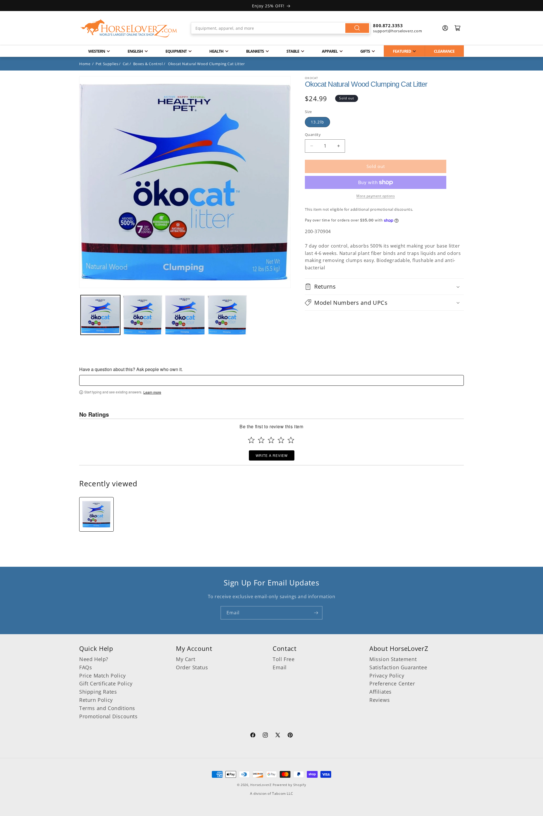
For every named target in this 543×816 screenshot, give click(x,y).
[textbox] (271, 380)
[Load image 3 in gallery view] (185, 315)
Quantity (313, 134)
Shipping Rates (98, 691)
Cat (126, 63)
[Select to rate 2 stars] (261, 440)
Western (96, 51)
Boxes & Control (148, 63)
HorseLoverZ (261, 785)
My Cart (185, 659)
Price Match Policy (102, 675)
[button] (384, 286)
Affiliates (380, 691)
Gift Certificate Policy (106, 683)
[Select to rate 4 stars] (281, 440)
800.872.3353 (388, 25)
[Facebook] (253, 736)
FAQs (85, 667)
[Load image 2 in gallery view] (143, 315)
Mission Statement (393, 659)
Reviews (379, 699)
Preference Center (392, 683)
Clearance (444, 51)
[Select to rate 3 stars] (271, 440)
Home (84, 63)
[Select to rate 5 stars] (290, 440)
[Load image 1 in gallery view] (100, 315)
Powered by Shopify (289, 785)
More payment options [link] (375, 195)
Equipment (176, 51)
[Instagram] (265, 736)
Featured (402, 51)
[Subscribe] (316, 612)
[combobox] (280, 28)
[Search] (357, 28)
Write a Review (272, 455)
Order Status (192, 667)
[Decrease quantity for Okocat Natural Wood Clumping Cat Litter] (311, 146)
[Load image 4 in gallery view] (227, 315)
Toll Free (283, 659)
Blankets (255, 51)
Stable (292, 51)
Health (216, 51)
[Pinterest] (290, 736)
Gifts (365, 51)
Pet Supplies (107, 63)
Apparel (330, 51)
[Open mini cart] (457, 28)
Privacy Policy (386, 675)
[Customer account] (445, 28)
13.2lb (317, 122)
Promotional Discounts (108, 716)
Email (280, 667)
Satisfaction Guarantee (398, 667)
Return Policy (96, 699)
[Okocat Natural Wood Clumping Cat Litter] (96, 514)
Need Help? (93, 659)
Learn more (152, 392)
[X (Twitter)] (278, 736)
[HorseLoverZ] (128, 28)
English (135, 51)
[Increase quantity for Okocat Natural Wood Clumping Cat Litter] (338, 146)
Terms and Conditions (107, 708)
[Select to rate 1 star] (251, 440)
